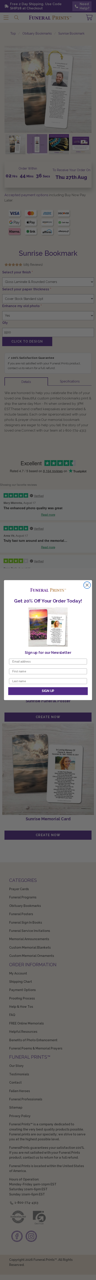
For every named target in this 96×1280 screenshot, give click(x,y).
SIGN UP (48, 691)
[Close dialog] (87, 585)
